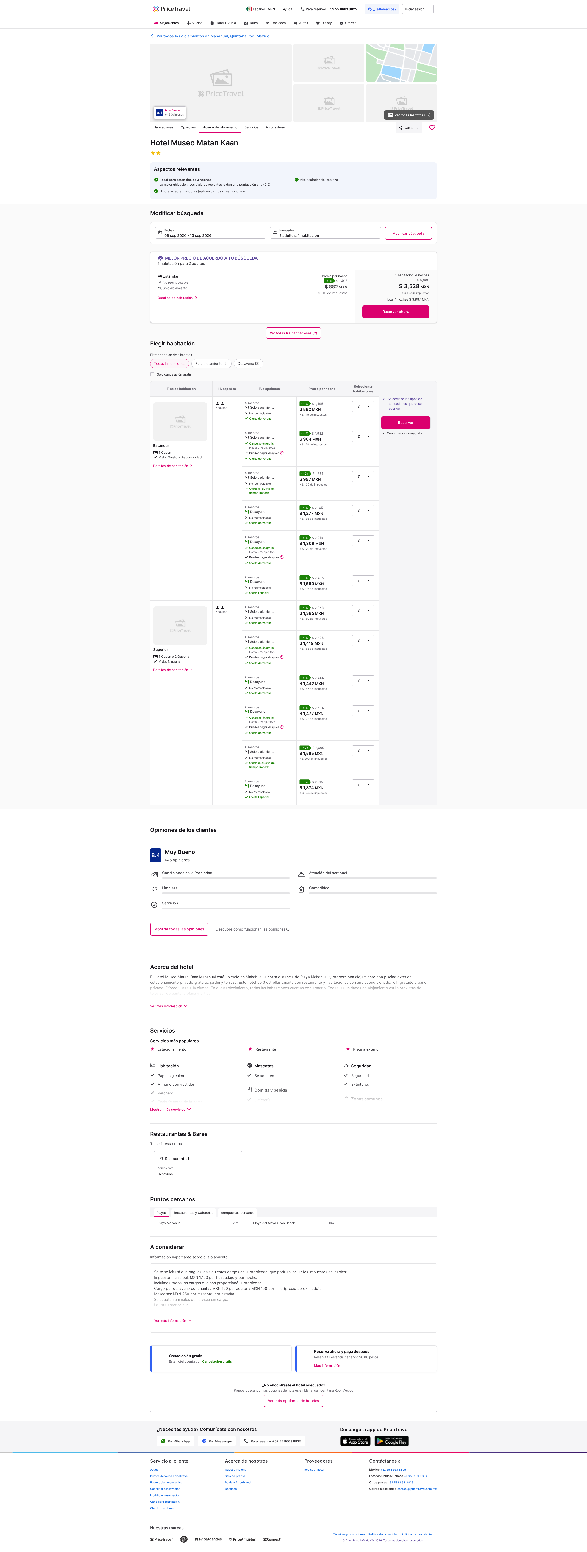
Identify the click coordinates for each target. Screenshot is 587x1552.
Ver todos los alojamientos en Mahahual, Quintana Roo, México (213, 36)
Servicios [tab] (251, 127)
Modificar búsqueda (408, 233)
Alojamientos (169, 23)
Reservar (405, 422)
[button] (210, 233)
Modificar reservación (165, 1495)
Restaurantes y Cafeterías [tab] (193, 1213)
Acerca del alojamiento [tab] (220, 127)
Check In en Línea (162, 1508)
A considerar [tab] (275, 127)
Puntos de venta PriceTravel (169, 1476)
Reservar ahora (395, 311)
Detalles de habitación (175, 298)
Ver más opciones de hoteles (293, 1400)
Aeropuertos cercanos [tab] (238, 1213)
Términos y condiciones (349, 1534)
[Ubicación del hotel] (401, 63)
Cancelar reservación (165, 1501)
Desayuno (248, 363)
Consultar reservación (165, 1489)
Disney (326, 23)
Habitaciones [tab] (163, 127)
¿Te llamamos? (384, 9)
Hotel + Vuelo (226, 23)
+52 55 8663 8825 (400, 1482)
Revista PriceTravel (238, 1482)
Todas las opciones (169, 363)
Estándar (161, 445)
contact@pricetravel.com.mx (417, 1489)
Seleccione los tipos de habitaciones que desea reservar (406, 403)
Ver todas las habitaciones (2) (293, 333)
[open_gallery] (221, 83)
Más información (327, 1365)
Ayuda (287, 9)
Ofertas (351, 23)
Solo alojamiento (211, 363)
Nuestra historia (235, 1469)
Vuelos (197, 23)
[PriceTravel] (175, 9)
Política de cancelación (417, 1534)
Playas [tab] (162, 1213)
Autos (303, 23)
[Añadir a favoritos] (432, 128)
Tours (253, 23)
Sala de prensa (235, 1476)
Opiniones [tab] (188, 127)
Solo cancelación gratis (174, 374)
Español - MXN (264, 9)
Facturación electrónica (166, 1482)
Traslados (278, 23)
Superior (160, 649)
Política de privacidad (383, 1534)
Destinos (231, 1489)
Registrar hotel (314, 1469)
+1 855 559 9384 (416, 1476)
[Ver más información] (282, 453)
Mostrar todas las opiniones (179, 929)
